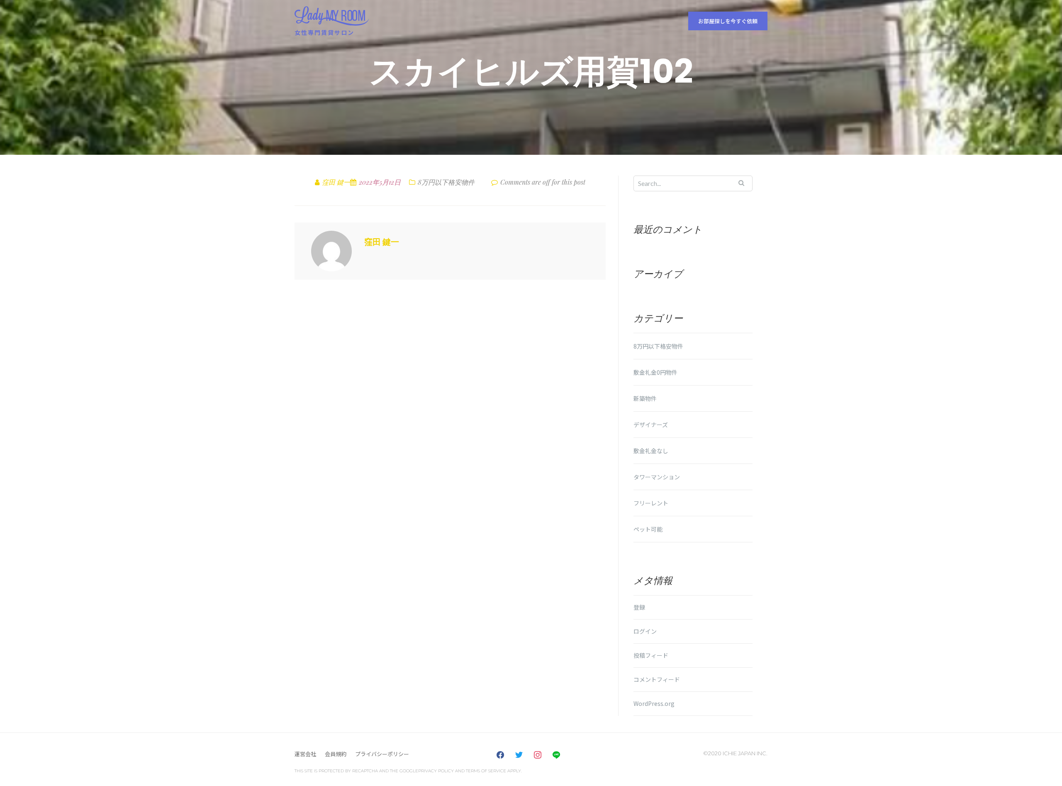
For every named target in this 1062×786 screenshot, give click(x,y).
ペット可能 (648, 529)
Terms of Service (486, 771)
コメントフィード (656, 679)
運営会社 (305, 754)
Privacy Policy (436, 771)
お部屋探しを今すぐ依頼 (728, 21)
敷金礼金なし (650, 451)
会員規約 (335, 754)
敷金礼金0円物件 (655, 372)
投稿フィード (650, 655)
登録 (639, 607)
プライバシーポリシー (382, 754)
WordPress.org (654, 703)
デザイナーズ (650, 424)
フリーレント (650, 503)
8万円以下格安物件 (446, 182)
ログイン (645, 631)
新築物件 (645, 398)
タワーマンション (656, 477)
